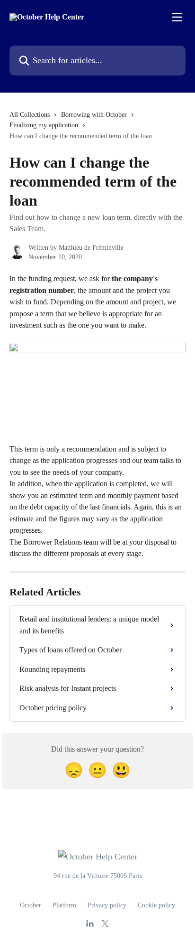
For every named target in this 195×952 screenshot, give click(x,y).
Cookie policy (156, 905)
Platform (64, 905)
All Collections (29, 114)
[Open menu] (177, 17)
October (30, 905)
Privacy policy (107, 905)
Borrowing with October (94, 114)
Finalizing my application (43, 125)
